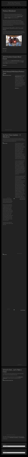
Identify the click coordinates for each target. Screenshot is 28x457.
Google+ (9, 17)
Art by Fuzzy (14, 2)
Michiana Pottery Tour (18, 76)
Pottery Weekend (9, 11)
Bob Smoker (11, 437)
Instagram (18, 16)
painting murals (5, 378)
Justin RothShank (21, 437)
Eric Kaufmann (16, 437)
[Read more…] (5, 48)
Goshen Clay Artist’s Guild (15, 60)
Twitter (21, 16)
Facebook (5, 17)
